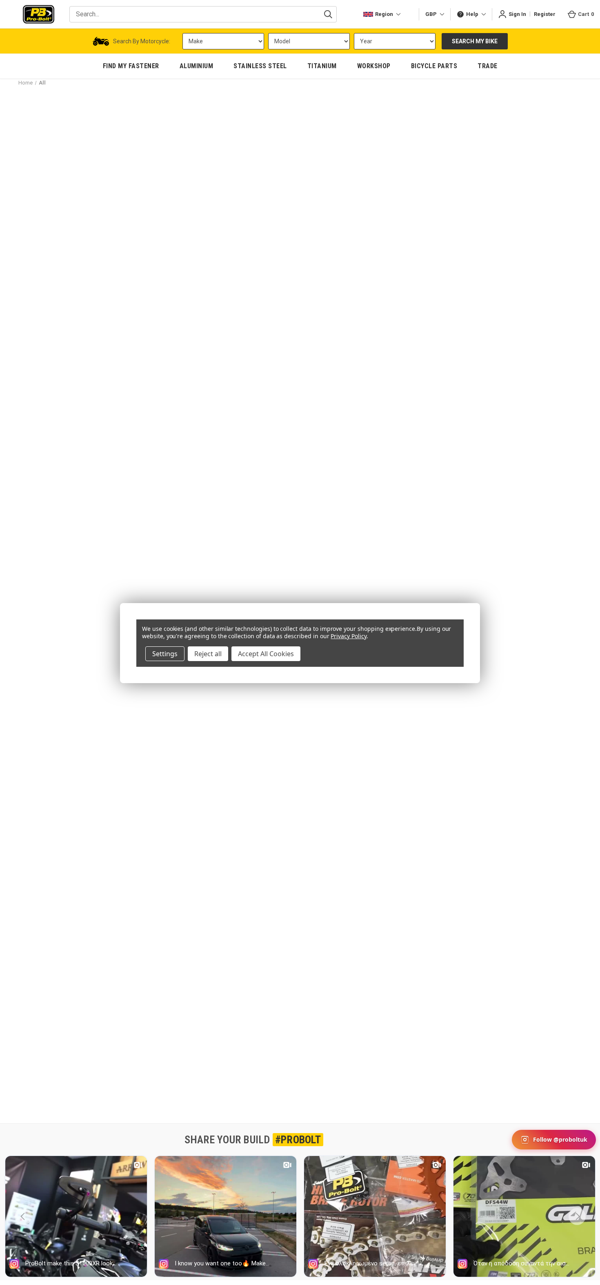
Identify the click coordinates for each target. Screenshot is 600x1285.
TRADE (488, 66)
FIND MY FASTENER (131, 66)
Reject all (208, 653)
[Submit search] (328, 14)
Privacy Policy (348, 636)
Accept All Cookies (266, 653)
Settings (165, 653)
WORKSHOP (374, 66)
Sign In (517, 14)
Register (545, 14)
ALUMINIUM (196, 66)
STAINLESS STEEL (260, 66)
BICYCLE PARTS (434, 66)
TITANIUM (322, 66)
